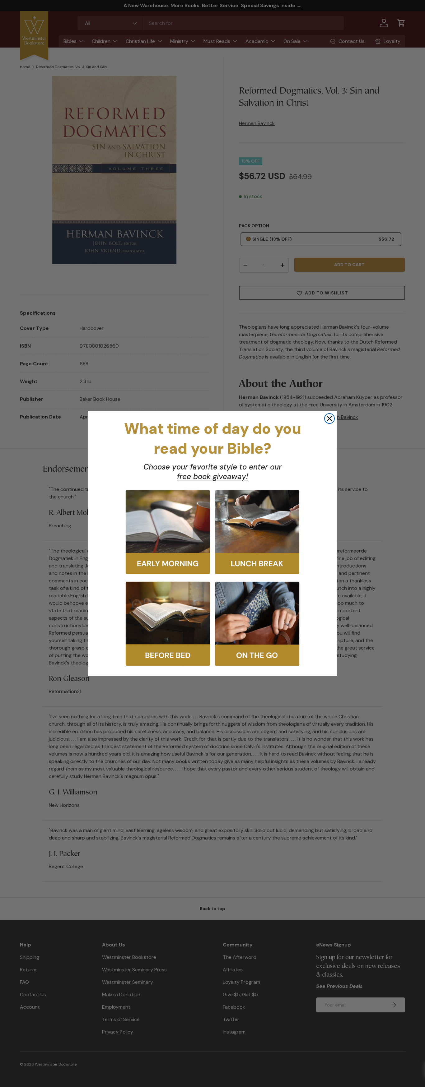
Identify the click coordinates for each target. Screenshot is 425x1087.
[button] (168, 532)
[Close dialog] (329, 418)
